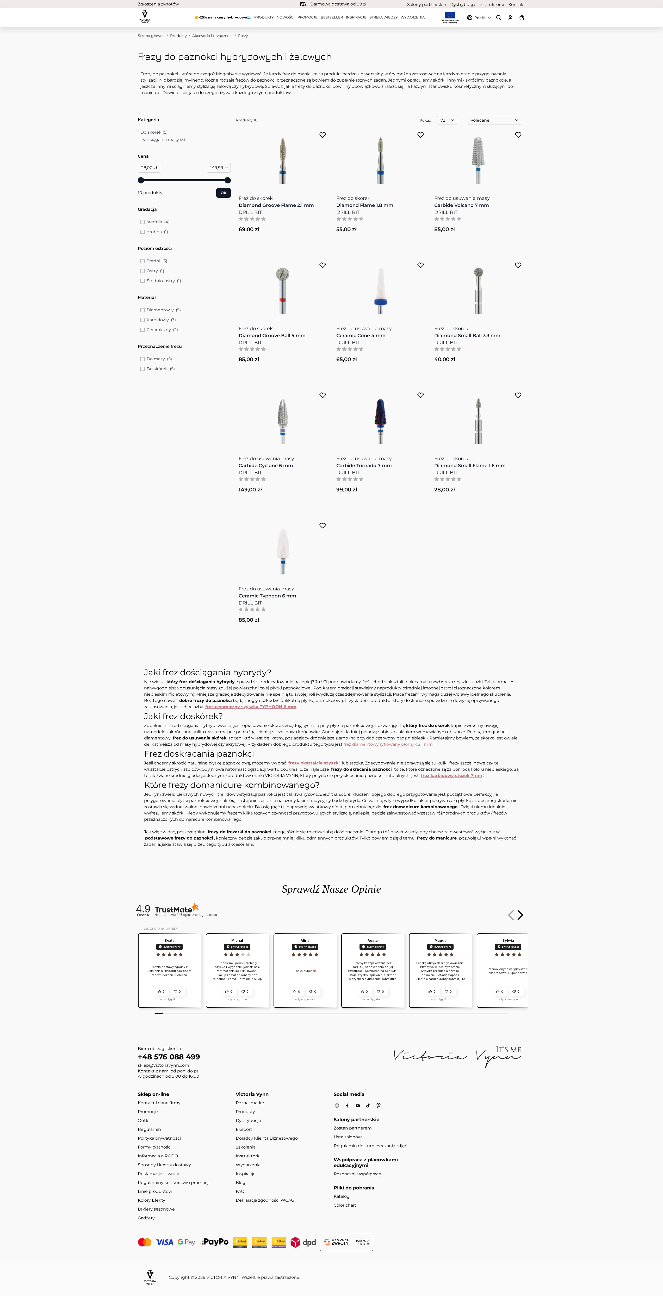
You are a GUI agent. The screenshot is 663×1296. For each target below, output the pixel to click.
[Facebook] (347, 1105)
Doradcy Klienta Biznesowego (267, 1138)
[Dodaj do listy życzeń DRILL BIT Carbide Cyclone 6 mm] (322, 395)
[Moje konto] (510, 17)
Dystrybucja (462, 4)
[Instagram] (337, 1105)
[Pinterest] (378, 1105)
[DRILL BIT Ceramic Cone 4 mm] (380, 288)
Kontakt (516, 4)
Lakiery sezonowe (156, 1209)
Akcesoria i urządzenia (212, 36)
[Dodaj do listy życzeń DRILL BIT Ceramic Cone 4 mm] (420, 265)
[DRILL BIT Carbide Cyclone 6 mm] (283, 418)
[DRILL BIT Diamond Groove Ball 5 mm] (283, 288)
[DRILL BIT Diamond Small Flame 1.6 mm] (478, 418)
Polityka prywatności (159, 1138)
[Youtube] (358, 1105)
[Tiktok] (368, 1105)
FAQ (240, 1191)
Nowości (285, 17)
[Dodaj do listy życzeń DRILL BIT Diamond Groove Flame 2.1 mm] (322, 135)
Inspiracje (356, 17)
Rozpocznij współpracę (357, 1173)
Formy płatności (154, 1147)
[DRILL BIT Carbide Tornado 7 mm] (380, 418)
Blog (240, 1182)
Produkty (264, 17)
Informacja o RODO (158, 1155)
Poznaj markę (250, 1102)
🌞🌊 (222, 17)
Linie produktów (155, 1191)
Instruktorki (491, 4)
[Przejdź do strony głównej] (145, 17)
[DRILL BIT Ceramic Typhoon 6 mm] (283, 548)
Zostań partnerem (353, 1128)
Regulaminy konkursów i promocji (173, 1182)
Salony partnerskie (426, 4)
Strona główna (151, 36)
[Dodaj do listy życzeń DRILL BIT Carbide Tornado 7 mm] (420, 395)
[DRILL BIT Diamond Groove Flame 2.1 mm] (283, 158)
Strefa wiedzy (384, 17)
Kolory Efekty (151, 1200)
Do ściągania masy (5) (162, 140)
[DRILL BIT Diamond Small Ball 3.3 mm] (478, 288)
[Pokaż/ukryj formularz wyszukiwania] (499, 17)
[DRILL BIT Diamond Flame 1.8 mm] (380, 158)
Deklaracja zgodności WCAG (265, 1200)
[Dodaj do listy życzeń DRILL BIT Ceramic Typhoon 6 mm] (322, 525)
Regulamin (149, 1129)
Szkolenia (246, 1147)
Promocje (308, 17)
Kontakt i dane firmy (159, 1102)
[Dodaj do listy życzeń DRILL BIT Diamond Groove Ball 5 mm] (322, 265)
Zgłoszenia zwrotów (158, 4)
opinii (196, 915)
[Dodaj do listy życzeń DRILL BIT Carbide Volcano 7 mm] (518, 135)
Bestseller (332, 17)
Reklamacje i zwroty (158, 1173)
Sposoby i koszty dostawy (164, 1164)
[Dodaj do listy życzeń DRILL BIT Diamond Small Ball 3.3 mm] (518, 265)
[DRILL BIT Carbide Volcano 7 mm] (478, 158)
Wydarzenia (413, 17)
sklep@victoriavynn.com (163, 1065)
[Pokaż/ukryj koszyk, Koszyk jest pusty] (521, 17)
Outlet (144, 1120)
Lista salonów (348, 1136)
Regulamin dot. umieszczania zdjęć (370, 1145)
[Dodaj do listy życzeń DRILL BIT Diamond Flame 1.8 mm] (420, 135)
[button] (519, 915)
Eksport (244, 1129)
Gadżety (146, 1217)
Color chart (345, 1205)
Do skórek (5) (159, 132)
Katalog (342, 1196)
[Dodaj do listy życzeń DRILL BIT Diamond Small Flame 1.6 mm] (518, 395)
